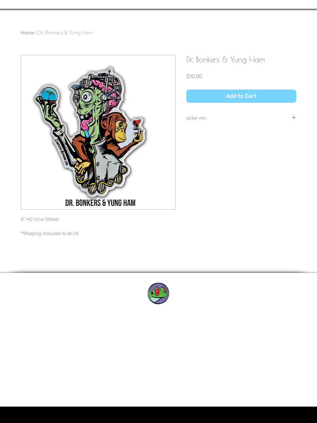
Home (27, 32)
